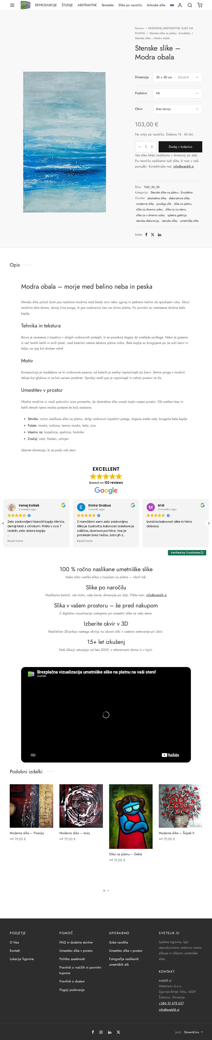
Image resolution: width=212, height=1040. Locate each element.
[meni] (12, 5)
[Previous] (8, 822)
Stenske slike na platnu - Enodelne (169, 33)
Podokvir (141, 93)
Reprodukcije (46, 5)
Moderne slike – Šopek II (176, 833)
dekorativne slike (179, 198)
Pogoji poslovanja (71, 989)
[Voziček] (199, 5)
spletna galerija (176, 215)
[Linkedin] (159, 234)
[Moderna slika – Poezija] (31, 806)
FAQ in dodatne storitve (76, 942)
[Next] (203, 822)
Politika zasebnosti (72, 959)
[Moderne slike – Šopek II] (180, 806)
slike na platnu (183, 204)
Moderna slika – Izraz (74, 833)
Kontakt (15, 950)
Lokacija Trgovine (22, 959)
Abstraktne (87, 5)
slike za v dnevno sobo (150, 215)
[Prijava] (179, 5)
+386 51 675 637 (171, 1003)
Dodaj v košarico (180, 146)
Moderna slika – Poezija (27, 833)
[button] (209, 523)
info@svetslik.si (183, 166)
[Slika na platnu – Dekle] (131, 816)
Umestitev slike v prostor (76, 950)
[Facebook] (146, 234)
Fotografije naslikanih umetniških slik (124, 962)
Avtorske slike (156, 5)
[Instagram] (101, 1032)
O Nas (14, 942)
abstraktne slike (156, 198)
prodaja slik (164, 204)
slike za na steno (175, 209)
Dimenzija (142, 77)
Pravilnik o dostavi (72, 981)
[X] (152, 234)
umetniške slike (189, 221)
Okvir (138, 108)
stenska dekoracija (147, 221)
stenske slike (169, 221)
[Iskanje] (189, 5)
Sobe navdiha (118, 942)
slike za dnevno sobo (149, 209)
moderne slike (145, 204)
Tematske (108, 5)
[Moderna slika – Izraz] (81, 806)
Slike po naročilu (130, 5)
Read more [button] (15, 541)
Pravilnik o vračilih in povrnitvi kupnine (80, 970)
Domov (139, 28)
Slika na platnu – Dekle (125, 854)
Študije (67, 5)
